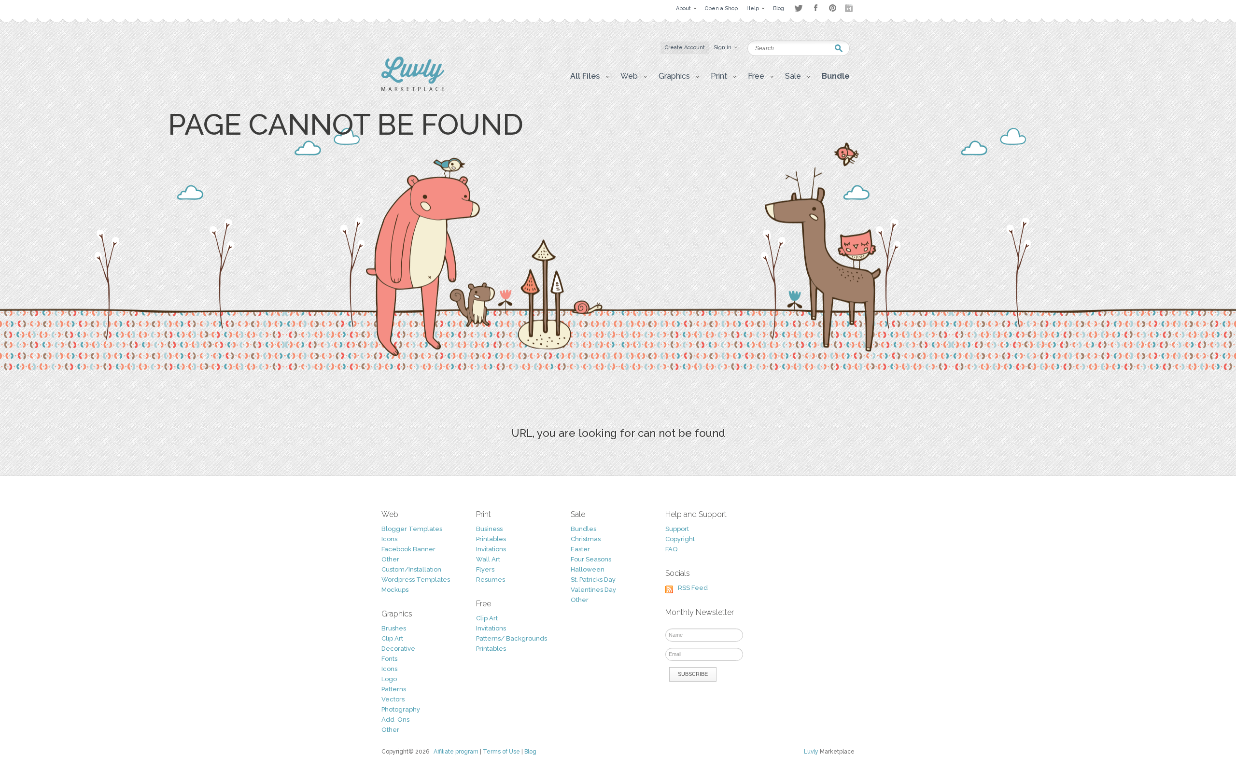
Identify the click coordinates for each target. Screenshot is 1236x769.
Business (489, 528)
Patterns (393, 689)
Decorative (398, 648)
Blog (530, 751)
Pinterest (833, 8)
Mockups (394, 589)
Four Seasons (591, 559)
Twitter (798, 8)
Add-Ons (395, 719)
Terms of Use (501, 751)
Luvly (811, 751)
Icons (389, 539)
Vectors (393, 699)
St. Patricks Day (593, 579)
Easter (580, 549)
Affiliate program (456, 751)
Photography (400, 709)
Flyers (485, 569)
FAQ (671, 549)
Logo (389, 679)
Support (677, 528)
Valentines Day (593, 589)
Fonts (389, 658)
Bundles (583, 528)
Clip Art (392, 638)
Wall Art (488, 559)
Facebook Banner (408, 549)
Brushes (393, 628)
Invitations (491, 549)
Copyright (680, 539)
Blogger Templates (411, 528)
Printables (491, 539)
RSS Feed (693, 587)
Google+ (850, 8)
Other (390, 559)
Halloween (587, 569)
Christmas (586, 539)
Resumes (490, 579)
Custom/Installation (411, 569)
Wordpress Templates (415, 579)
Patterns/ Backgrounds (511, 638)
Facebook (815, 8)
